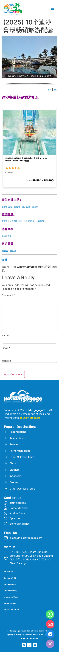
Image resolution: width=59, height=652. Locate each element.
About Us (8, 572)
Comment (8, 295)
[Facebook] (24, 645)
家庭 (10, 236)
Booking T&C (10, 578)
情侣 (4, 236)
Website (6, 360)
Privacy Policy (10, 590)
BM (55, 89)
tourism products (30, 417)
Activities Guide (12, 609)
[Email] (50, 624)
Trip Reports (10, 603)
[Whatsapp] (50, 614)
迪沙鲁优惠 (7, 206)
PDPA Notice (10, 584)
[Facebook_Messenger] (50, 634)
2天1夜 (5, 250)
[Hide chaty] (50, 644)
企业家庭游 (29, 221)
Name (6, 335)
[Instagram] (29, 645)
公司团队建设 (16, 221)
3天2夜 (13, 250)
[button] (5, 59)
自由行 (35, 206)
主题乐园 (40, 221)
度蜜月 (5, 221)
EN (49, 89)
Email (6, 348)
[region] (29, 60)
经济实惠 (26, 206)
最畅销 (17, 206)
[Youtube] (35, 645)
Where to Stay (11, 597)
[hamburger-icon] (52, 8)
